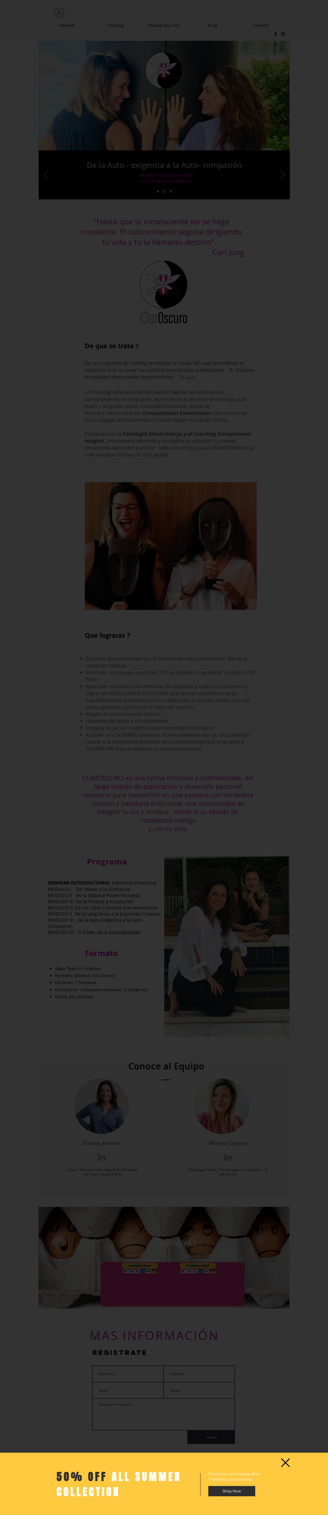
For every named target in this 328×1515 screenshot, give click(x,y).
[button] (285, 1462)
